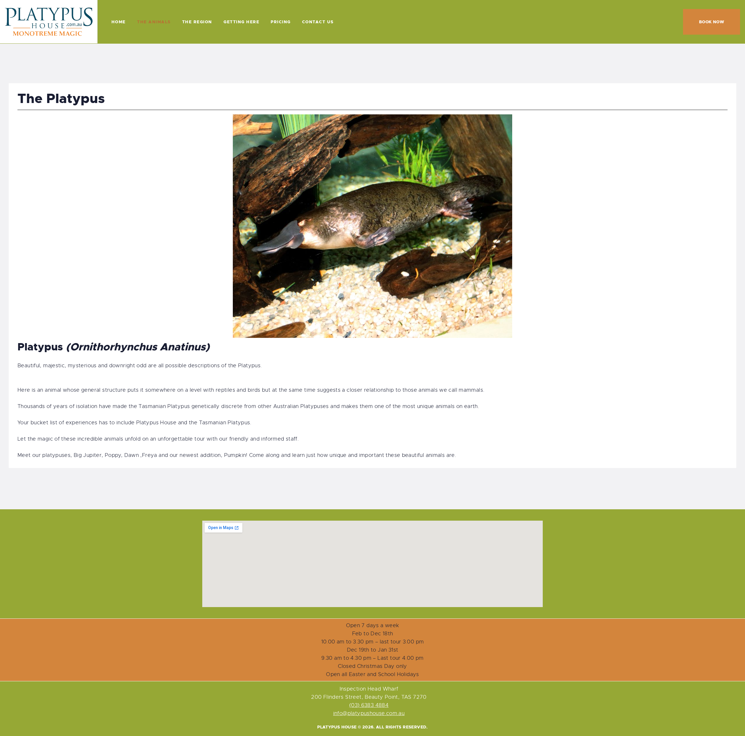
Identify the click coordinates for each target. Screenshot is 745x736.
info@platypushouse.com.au (369, 713)
